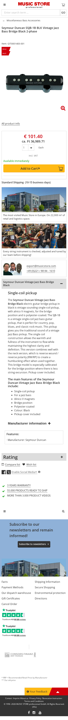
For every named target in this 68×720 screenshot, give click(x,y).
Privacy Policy (35, 698)
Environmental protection (50, 593)
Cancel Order (9, 604)
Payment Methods (12, 587)
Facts (5, 582)
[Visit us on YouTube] (40, 713)
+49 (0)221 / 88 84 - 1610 (41, 271)
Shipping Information (47, 582)
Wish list (31, 464)
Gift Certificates (11, 598)
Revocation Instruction (52, 698)
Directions (41, 598)
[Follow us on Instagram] (34, 713)
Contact (8, 698)
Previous (6, 80)
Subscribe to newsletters (32, 544)
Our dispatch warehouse (16, 593)
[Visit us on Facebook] (28, 713)
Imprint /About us (20, 698)
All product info (11, 123)
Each (41, 147)
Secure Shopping (45, 587)
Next (62, 80)
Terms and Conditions (34, 701)
